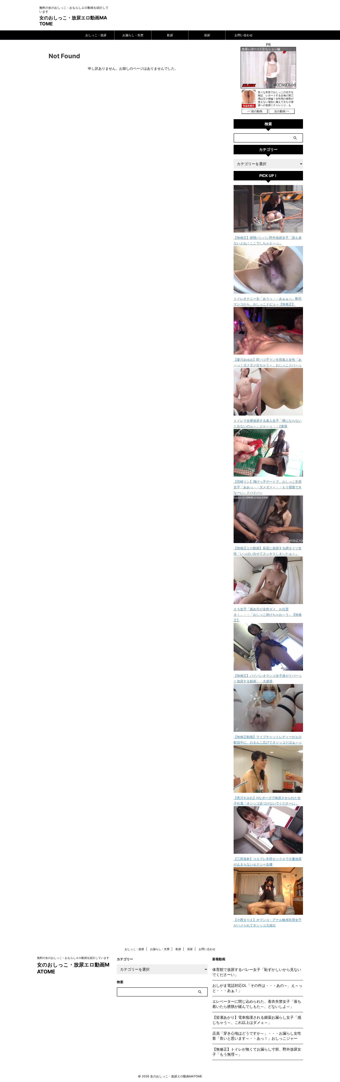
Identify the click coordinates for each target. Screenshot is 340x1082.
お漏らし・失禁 (132, 35)
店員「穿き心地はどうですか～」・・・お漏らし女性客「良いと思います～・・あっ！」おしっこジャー (256, 1036)
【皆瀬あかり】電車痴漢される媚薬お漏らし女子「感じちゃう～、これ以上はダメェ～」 (256, 1020)
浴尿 (207, 35)
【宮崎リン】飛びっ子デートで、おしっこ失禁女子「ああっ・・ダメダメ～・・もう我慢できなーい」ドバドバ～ (268, 487)
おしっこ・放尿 (95, 35)
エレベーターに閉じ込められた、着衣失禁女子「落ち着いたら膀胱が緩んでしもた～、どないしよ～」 (256, 1004)
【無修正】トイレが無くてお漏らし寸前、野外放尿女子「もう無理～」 (256, 1052)
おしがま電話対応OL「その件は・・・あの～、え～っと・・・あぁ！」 (257, 988)
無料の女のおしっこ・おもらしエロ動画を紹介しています (73, 958)
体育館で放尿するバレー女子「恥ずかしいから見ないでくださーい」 (256, 972)
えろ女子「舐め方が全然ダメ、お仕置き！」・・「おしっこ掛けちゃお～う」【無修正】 (268, 614)
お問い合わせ (244, 35)
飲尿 (170, 35)
